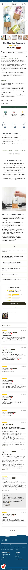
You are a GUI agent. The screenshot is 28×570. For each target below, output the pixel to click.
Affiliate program (18, 558)
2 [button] (12, 530)
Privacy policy (21, 569)
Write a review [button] (14, 303)
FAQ (2, 559)
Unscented (20, 52)
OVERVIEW (4, 56)
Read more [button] (5, 445)
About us (17, 554)
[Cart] (25, 4)
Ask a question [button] (14, 307)
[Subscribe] (26, 545)
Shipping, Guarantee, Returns (5, 555)
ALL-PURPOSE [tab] (7, 150)
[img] (4, 330)
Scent (2, 50)
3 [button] (14, 530)
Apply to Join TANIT (19, 559)
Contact (2, 557)
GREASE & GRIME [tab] (20, 150)
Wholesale (17, 556)
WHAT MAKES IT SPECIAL (8, 100)
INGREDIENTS (5, 103)
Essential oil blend (7, 52)
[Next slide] (25, 20)
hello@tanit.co (13, 569)
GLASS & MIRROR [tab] (14, 154)
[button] (12, 45)
